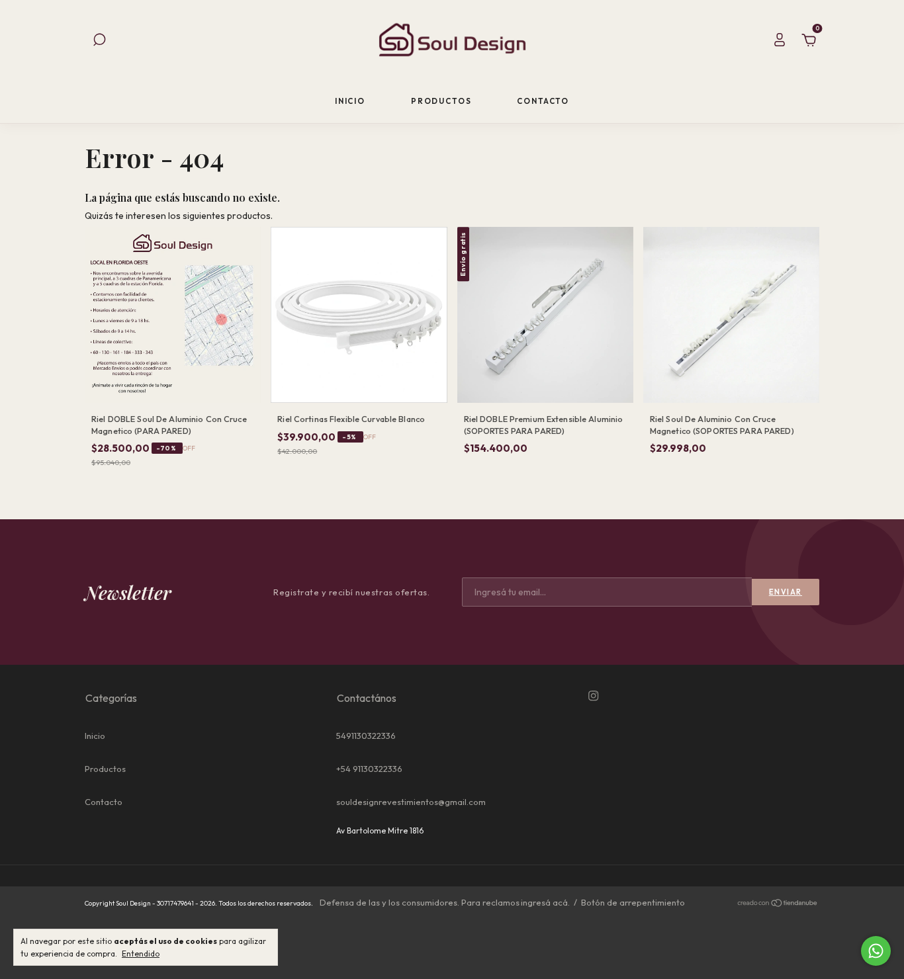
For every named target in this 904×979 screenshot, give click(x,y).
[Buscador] (99, 41)
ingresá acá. (545, 902)
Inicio (350, 101)
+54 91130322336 (369, 768)
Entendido (140, 953)
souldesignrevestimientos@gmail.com (411, 801)
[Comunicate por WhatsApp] (876, 951)
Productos (441, 101)
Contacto (543, 101)
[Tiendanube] (778, 904)
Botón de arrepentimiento (633, 902)
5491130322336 (366, 735)
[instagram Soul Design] (593, 696)
